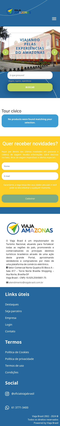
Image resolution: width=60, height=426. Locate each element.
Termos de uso (14, 365)
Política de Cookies (17, 352)
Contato (10, 331)
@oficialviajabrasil (22, 393)
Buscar (30, 87)
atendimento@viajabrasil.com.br (25, 282)
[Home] (30, 228)
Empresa (10, 318)
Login (8, 324)
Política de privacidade (19, 359)
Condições (11, 372)
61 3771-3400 (19, 407)
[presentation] (5, 52)
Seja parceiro (13, 311)
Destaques (12, 304)
